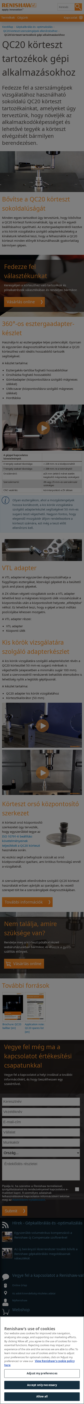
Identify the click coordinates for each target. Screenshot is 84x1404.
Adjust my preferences (42, 1373)
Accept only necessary (42, 1385)
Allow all (42, 1396)
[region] (42, 1360)
